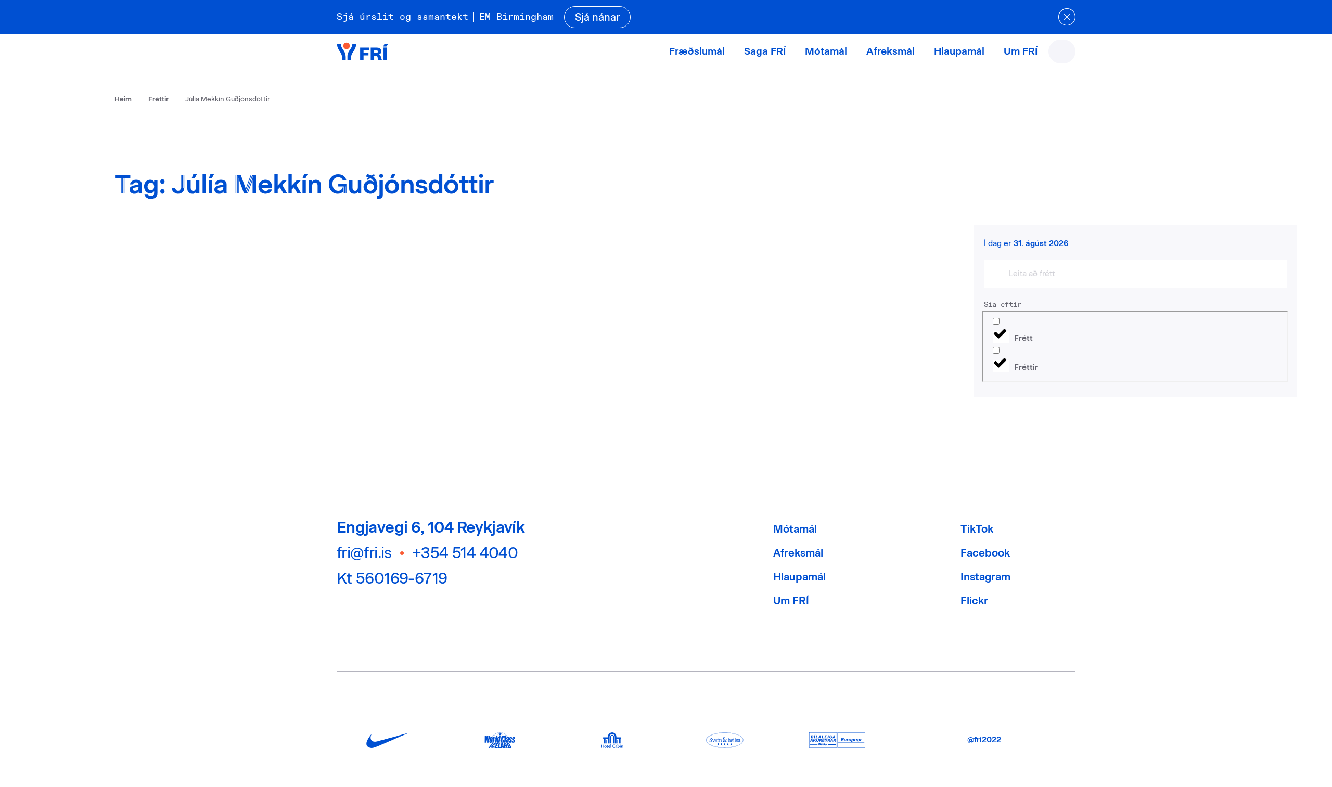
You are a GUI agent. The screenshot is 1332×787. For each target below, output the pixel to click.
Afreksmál (890, 51)
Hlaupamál (959, 51)
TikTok (976, 529)
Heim (123, 99)
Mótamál (826, 51)
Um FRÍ (1021, 51)
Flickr (974, 601)
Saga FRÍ (765, 51)
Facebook (985, 553)
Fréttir (158, 99)
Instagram (985, 577)
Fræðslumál (697, 51)
